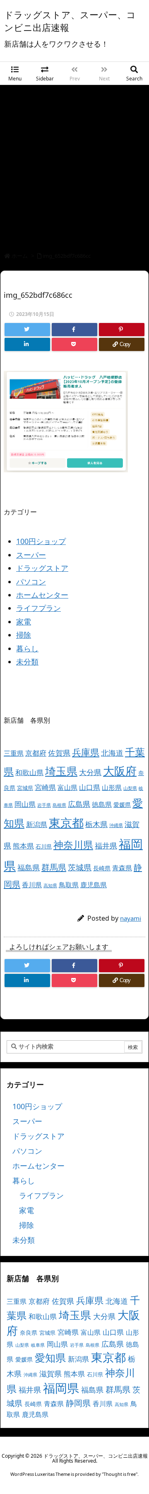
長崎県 (102, 868)
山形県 (112, 787)
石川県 (44, 846)
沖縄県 (116, 825)
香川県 (32, 884)
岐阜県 (38, 1345)
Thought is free (119, 1474)
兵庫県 (85, 752)
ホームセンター (42, 595)
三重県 (14, 753)
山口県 (89, 787)
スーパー (31, 555)
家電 (23, 622)
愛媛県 (122, 804)
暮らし (27, 648)
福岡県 (61, 1388)
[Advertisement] (74, 163)
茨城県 (79, 867)
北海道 (112, 752)
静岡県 (78, 1403)
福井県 (106, 846)
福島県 (28, 867)
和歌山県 (29, 772)
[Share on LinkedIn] (27, 344)
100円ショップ (41, 541)
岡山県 (25, 804)
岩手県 (44, 805)
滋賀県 (50, 1374)
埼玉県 (61, 770)
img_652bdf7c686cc (67, 255)
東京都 (66, 822)
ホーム (20, 255)
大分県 (90, 772)
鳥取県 (69, 884)
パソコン (31, 582)
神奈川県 (73, 844)
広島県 (79, 804)
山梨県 (130, 788)
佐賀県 (59, 753)
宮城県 (25, 788)
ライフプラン (38, 608)
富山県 (67, 787)
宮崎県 (45, 787)
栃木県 (96, 824)
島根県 (59, 805)
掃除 (23, 635)
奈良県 (28, 1332)
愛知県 (50, 1357)
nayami (130, 918)
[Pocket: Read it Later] (74, 344)
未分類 (27, 662)
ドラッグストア (42, 568)
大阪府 (120, 770)
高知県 (50, 885)
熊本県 (23, 846)
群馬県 (53, 867)
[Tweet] (27, 329)
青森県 (122, 867)
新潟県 (36, 824)
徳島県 (102, 804)
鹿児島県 (93, 884)
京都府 (35, 753)
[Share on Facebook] (74, 329)
